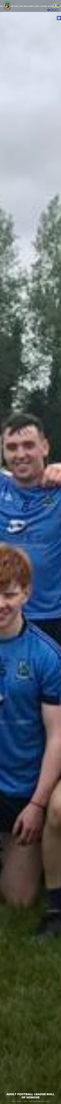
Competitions (13, 6)
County (36, 6)
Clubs (21, 6)
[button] (59, 18)
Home (13, 1101)
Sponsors (51, 6)
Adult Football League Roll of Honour (39, 1101)
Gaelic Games (28, 6)
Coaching (43, 6)
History (25, 1101)
